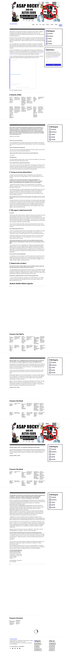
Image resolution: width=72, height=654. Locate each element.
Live (40, 24)
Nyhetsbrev (37, 643)
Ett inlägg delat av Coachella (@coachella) (22, 87)
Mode (43, 24)
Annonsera (52, 643)
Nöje (37, 24)
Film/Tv (47, 24)
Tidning (36, 646)
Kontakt (52, 649)
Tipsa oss (52, 646)
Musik (33, 24)
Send (53, 64)
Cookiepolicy (38, 649)
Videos (52, 24)
